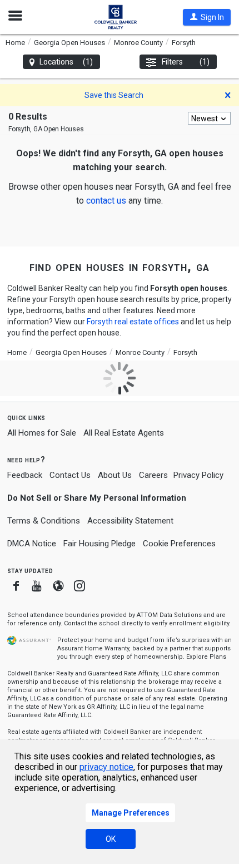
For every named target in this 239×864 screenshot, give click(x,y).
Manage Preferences (131, 812)
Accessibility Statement (130, 521)
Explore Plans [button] (206, 656)
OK (111, 839)
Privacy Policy (198, 475)
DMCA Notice (31, 544)
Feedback (24, 475)
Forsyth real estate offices (133, 321)
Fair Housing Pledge (99, 544)
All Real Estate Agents (123, 433)
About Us (115, 475)
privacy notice (106, 767)
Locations (66, 61)
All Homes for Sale (41, 433)
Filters (186, 61)
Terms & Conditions (43, 521)
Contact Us (70, 475)
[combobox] (209, 118)
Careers (153, 475)
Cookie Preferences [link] (179, 544)
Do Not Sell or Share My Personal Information (96, 498)
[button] (207, 17)
